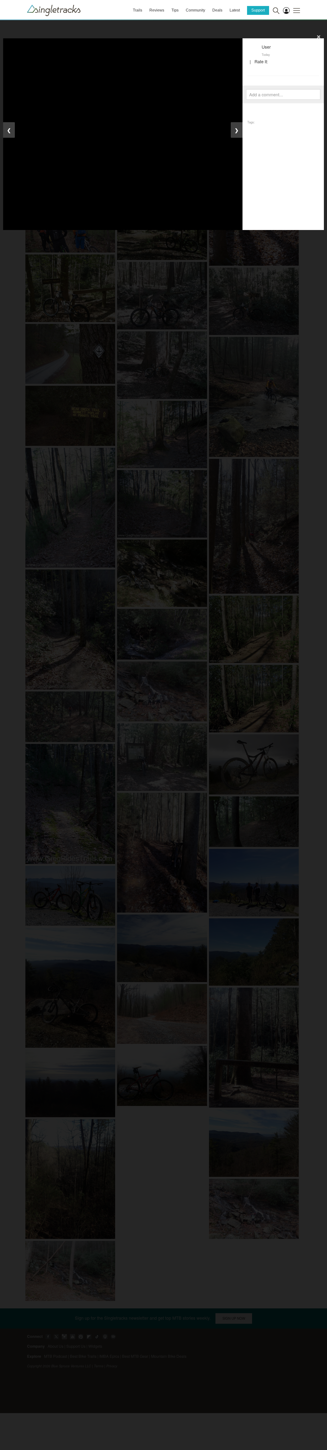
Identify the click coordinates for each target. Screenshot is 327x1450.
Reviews (156, 10)
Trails (137, 10)
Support (258, 10)
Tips (175, 10)
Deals (217, 10)
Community (195, 10)
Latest (235, 10)
